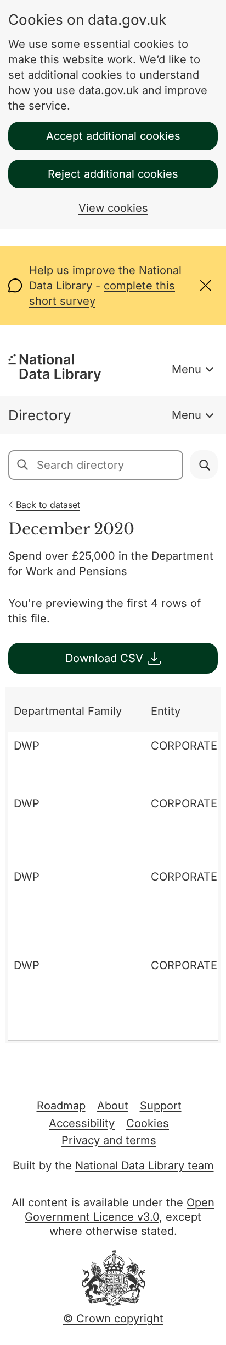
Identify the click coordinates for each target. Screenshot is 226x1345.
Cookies (147, 1123)
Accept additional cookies (113, 136)
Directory (39, 415)
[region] (113, 865)
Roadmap (61, 1105)
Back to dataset (48, 504)
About (112, 1105)
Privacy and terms (108, 1140)
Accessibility (82, 1123)
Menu (186, 369)
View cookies (113, 208)
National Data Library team (144, 1165)
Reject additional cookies (113, 174)
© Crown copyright (113, 1318)
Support (161, 1105)
